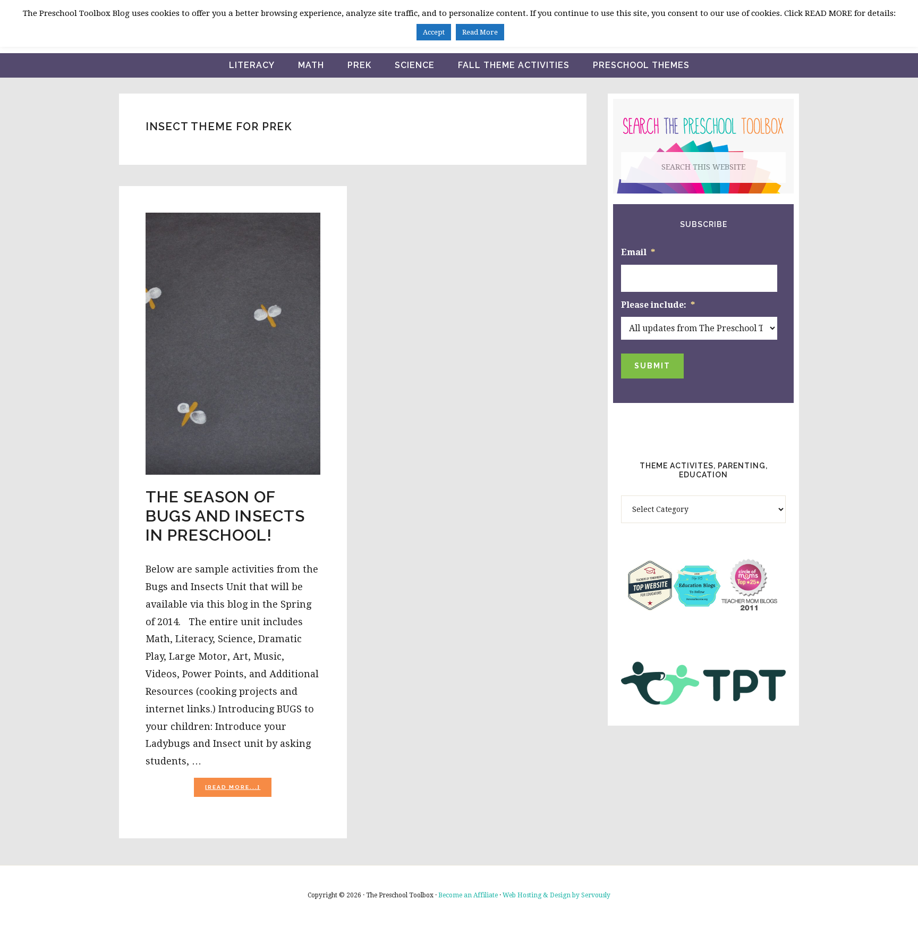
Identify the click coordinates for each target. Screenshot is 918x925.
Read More (480, 32)
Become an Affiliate (468, 895)
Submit (652, 365)
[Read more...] (238, 790)
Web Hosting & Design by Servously (556, 895)
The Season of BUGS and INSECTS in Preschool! (225, 515)
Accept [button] (434, 32)
